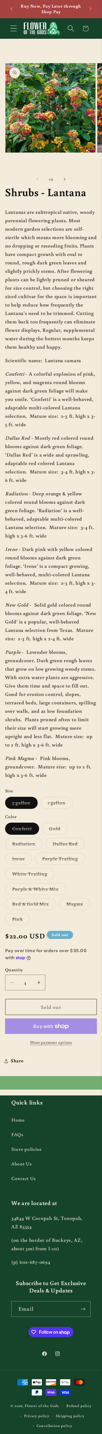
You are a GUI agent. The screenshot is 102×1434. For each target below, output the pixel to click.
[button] (13, 28)
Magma (78, 905)
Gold (58, 830)
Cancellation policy (54, 1425)
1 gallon (60, 804)
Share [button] (17, 1061)
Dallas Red (69, 845)
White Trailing (33, 875)
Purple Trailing (63, 860)
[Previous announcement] (11, 9)
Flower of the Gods (42, 1405)
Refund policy (79, 1405)
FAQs (17, 1134)
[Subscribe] (82, 1309)
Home (18, 1120)
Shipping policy (70, 1415)
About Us (21, 1164)
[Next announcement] (90, 9)
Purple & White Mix (39, 890)
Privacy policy (36, 1415)
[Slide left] (37, 179)
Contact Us (23, 1178)
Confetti (25, 830)
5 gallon (25, 804)
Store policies (26, 1149)
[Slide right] (64, 179)
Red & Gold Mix (34, 905)
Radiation (27, 845)
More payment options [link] (51, 1042)
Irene (22, 860)
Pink (21, 920)
